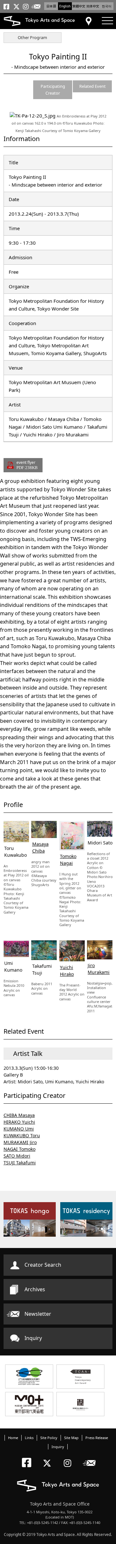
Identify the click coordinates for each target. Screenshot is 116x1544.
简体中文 (92, 6)
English (65, 6)
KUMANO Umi (19, 1129)
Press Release (96, 1437)
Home (13, 1437)
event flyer (27, 465)
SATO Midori (17, 1156)
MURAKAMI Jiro (20, 1142)
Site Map (71, 1437)
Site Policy (48, 1437)
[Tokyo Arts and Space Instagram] (69, 1458)
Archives (34, 1289)
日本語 (51, 6)
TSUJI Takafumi (20, 1163)
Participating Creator (53, 89)
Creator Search (42, 1264)
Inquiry (33, 1338)
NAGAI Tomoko (19, 1149)
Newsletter (37, 1313)
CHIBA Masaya (19, 1115)
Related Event (92, 86)
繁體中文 (78, 6)
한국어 (106, 6)
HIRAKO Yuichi (19, 1122)
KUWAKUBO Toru (22, 1135)
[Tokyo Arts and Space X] (48, 1458)
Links (29, 1437)
